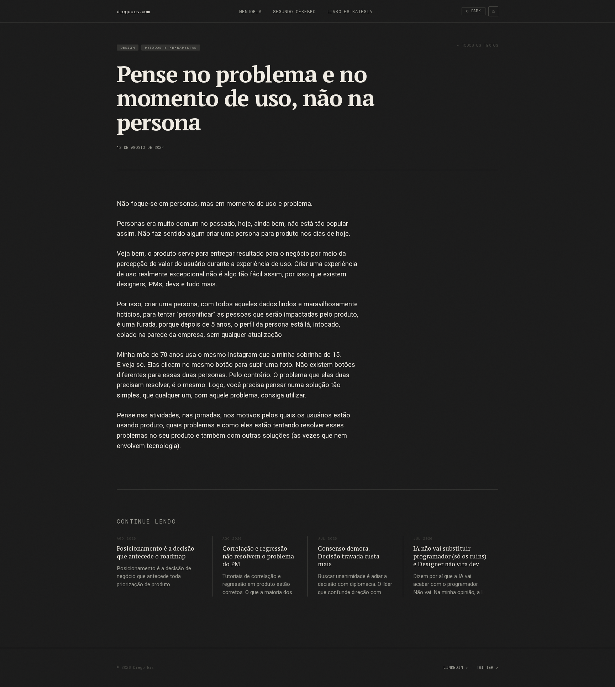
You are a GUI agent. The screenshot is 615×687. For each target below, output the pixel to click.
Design (127, 48)
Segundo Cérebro (294, 11)
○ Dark (473, 11)
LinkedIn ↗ (455, 667)
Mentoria (250, 11)
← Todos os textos (477, 45)
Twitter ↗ (488, 667)
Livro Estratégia (349, 11)
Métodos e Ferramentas (171, 48)
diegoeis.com (133, 11)
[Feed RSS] (493, 11)
